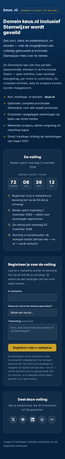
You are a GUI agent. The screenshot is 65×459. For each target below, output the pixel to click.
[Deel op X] (13, 419)
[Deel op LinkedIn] (33, 419)
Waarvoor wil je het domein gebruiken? (30, 306)
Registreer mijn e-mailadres (32, 347)
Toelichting (20, 321)
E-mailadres (15, 291)
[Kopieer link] (52, 419)
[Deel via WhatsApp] (42, 419)
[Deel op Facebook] (23, 419)
